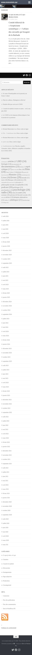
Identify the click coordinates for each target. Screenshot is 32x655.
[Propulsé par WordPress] (14, 643)
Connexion (6, 596)
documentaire (16, 164)
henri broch (4, 175)
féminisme (19, 172)
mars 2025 (6, 289)
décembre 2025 (7, 250)
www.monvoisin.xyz (9, 2)
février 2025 (6, 293)
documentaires (10, 166)
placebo (23, 185)
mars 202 (5, 544)
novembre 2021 (7, 455)
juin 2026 (5, 225)
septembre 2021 (7, 463)
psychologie (21, 189)
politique (18, 187)
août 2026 (6, 216)
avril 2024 (6, 331)
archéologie (4, 161)
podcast (7, 187)
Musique (12, 180)
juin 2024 (5, 323)
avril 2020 (6, 536)
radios (15, 193)
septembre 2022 (7, 412)
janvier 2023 (6, 395)
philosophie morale (9, 185)
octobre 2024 (6, 310)
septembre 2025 (7, 263)
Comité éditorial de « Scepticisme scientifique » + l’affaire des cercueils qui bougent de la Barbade (19, 28)
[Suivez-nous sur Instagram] (30, 75)
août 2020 (6, 519)
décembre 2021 (7, 451)
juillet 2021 (6, 472)
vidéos (7, 200)
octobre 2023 (6, 357)
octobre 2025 (6, 259)
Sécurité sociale (24, 195)
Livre (5, 177)
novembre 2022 (7, 404)
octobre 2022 (6, 408)
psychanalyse (7, 190)
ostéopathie (5, 182)
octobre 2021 (6, 459)
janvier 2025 (6, 297)
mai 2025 (5, 280)
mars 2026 (6, 237)
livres (15, 177)
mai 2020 (5, 532)
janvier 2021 (6, 497)
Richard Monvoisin (8, 129)
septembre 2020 (7, 515)
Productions (13, 17)
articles (13, 161)
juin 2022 (5, 425)
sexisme (5, 195)
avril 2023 (6, 382)
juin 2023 (5, 374)
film (21, 169)
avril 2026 (6, 233)
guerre (26, 172)
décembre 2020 (7, 502)
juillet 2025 (6, 271)
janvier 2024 (6, 344)
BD (22, 161)
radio (6, 192)
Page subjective (7, 576)
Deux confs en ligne (22, 129)
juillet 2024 (6, 318)
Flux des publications (9, 600)
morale (26, 178)
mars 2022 (6, 438)
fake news (15, 169)
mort (4, 180)
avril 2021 (6, 485)
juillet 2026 (6, 220)
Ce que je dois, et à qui (17, 14)
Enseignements (7, 572)
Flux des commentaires (9, 604)
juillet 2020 (6, 523)
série (3, 197)
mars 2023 (6, 387)
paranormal (12, 182)
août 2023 (6, 365)
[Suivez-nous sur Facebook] (27, 75)
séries (9, 197)
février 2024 (6, 340)
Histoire (15, 174)
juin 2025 (5, 276)
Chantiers (5, 559)
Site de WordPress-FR (9, 608)
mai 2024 (5, 327)
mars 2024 (6, 335)
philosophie (19, 182)
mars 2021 (6, 489)
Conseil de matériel (8, 564)
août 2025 (6, 267)
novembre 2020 (7, 506)
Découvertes (6, 568)
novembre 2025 (7, 254)
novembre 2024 (7, 306)
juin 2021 (5, 476)
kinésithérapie (25, 175)
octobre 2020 (6, 510)
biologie (6, 164)
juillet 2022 (6, 421)
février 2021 (6, 493)
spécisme (13, 195)
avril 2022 (6, 433)
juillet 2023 (6, 370)
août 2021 (6, 468)
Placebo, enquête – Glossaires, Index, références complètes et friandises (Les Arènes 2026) (15, 148)
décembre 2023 (7, 348)
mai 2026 (5, 229)
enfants (22, 167)
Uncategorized (7, 585)
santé (22, 192)
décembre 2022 (7, 399)
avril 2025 (6, 284)
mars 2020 (6, 540)
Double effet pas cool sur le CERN (13, 104)
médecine (21, 180)
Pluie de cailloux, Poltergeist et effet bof (14, 100)
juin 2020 (5, 527)
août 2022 (6, 416)
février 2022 (6, 442)
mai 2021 (5, 480)
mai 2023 (5, 378)
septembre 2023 (7, 361)
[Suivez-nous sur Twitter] (24, 75)
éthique (5, 202)
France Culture (10, 172)
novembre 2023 (7, 352)
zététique (16, 200)
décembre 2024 (7, 301)
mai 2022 (5, 429)
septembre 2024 (7, 314)
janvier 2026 (6, 246)
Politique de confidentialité (8, 628)
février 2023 (6, 391)
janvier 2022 (6, 446)
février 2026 (6, 242)
